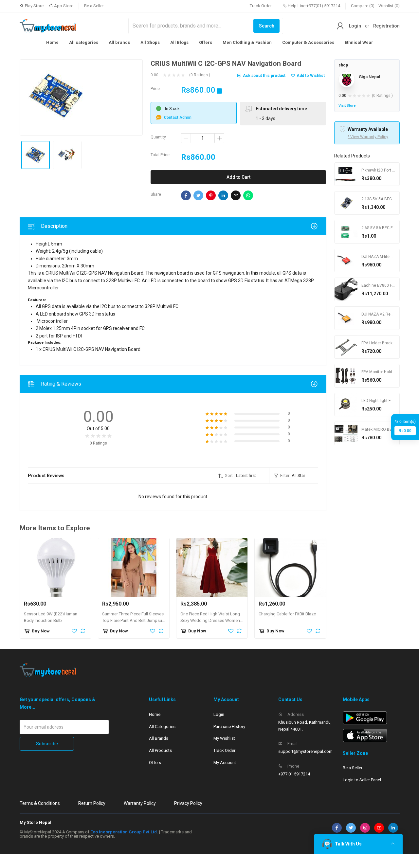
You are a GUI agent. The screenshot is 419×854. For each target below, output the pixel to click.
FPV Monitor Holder (378, 372)
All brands (119, 42)
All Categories (162, 726)
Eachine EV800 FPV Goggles (387, 285)
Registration (386, 25)
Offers (205, 42)
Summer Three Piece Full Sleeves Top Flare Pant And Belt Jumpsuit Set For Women (133, 620)
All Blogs (179, 42)
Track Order (261, 5)
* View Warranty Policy (368, 137)
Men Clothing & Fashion (247, 42)
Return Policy (91, 803)
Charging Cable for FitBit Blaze (287, 613)
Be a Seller (94, 5)
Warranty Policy (140, 803)
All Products (160, 750)
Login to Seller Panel (362, 779)
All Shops (150, 42)
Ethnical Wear (359, 42)
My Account (224, 762)
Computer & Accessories (308, 42)
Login (355, 25)
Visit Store (346, 105)
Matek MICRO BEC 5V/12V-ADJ (389, 429)
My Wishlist (224, 738)
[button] (241, 475)
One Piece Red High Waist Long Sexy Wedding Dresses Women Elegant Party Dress (210, 620)
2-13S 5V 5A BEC (376, 199)
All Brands (158, 738)
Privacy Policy (188, 803)
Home (52, 42)
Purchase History (229, 726)
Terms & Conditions (40, 803)
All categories (83, 42)
